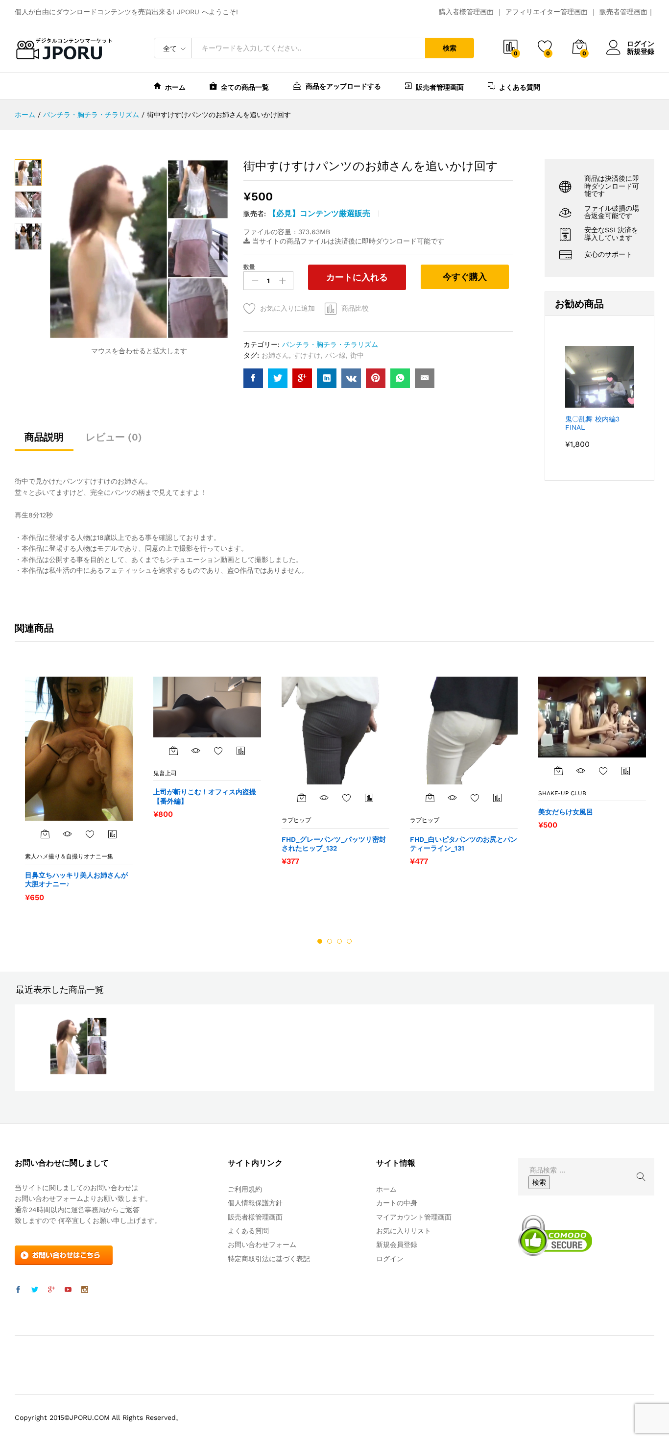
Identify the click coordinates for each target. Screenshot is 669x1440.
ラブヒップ (296, 820)
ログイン (640, 44)
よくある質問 (519, 87)
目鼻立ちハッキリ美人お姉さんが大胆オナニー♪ (76, 879)
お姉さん (275, 355)
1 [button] (319, 941)
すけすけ (307, 355)
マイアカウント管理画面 (414, 1217)
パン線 (335, 355)
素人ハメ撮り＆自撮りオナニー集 (69, 856)
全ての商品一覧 (245, 87)
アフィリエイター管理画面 (546, 12)
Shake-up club (562, 793)
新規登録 (640, 51)
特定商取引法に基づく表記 (269, 1259)
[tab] (44, 441)
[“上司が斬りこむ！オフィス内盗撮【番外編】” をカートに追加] (173, 750)
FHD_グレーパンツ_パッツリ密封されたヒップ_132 (334, 843)
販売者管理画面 (623, 12)
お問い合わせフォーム (262, 1244)
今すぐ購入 (465, 276)
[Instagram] (84, 1290)
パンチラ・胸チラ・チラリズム (330, 344)
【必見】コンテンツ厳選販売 (319, 213)
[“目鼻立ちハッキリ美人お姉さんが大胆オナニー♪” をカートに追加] (45, 834)
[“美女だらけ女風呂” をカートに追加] (558, 770)
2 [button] (329, 941)
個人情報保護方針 (255, 1203)
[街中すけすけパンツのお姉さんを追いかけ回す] (253, 378)
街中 (357, 355)
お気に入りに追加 (287, 308)
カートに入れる (357, 277)
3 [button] (339, 941)
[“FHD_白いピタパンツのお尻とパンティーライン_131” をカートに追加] (430, 797)
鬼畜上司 (165, 773)
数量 (249, 267)
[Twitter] (34, 1290)
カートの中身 (396, 1203)
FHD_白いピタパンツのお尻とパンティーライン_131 (463, 843)
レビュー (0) (114, 437)
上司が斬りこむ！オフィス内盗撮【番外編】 (204, 796)
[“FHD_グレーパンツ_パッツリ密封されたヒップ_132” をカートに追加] (301, 797)
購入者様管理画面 (466, 12)
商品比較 (355, 308)
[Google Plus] (51, 1290)
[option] (79, 788)
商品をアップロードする (343, 86)
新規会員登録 (396, 1244)
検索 (449, 48)
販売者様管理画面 (255, 1217)
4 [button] (349, 941)
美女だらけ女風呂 (565, 812)
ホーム (175, 87)
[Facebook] (18, 1290)
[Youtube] (68, 1290)
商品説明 (44, 437)
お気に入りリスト (403, 1231)
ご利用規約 (245, 1189)
